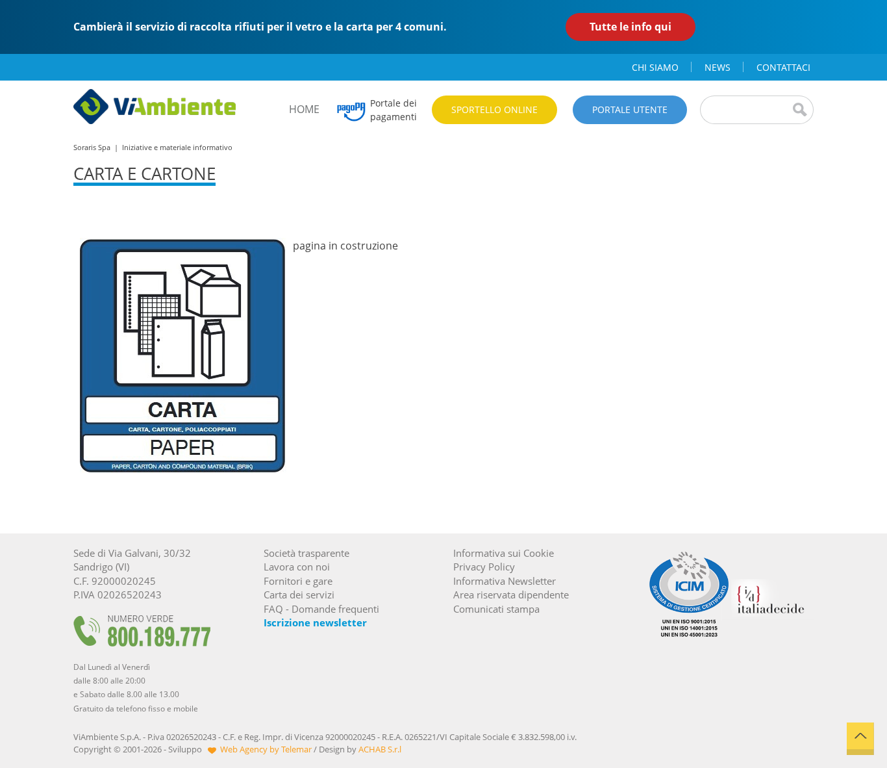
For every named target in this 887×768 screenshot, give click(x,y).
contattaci (783, 67)
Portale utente (630, 109)
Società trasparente (306, 552)
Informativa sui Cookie (503, 552)
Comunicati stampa (496, 608)
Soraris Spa (91, 147)
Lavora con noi (297, 566)
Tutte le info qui (630, 26)
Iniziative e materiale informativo (177, 147)
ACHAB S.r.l (379, 749)
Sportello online (494, 109)
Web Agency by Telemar (266, 749)
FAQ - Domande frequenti (321, 608)
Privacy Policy (484, 566)
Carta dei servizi (299, 594)
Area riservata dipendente (511, 594)
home (304, 109)
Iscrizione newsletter (315, 622)
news (718, 67)
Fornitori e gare (298, 580)
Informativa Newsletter (504, 580)
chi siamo (655, 67)
